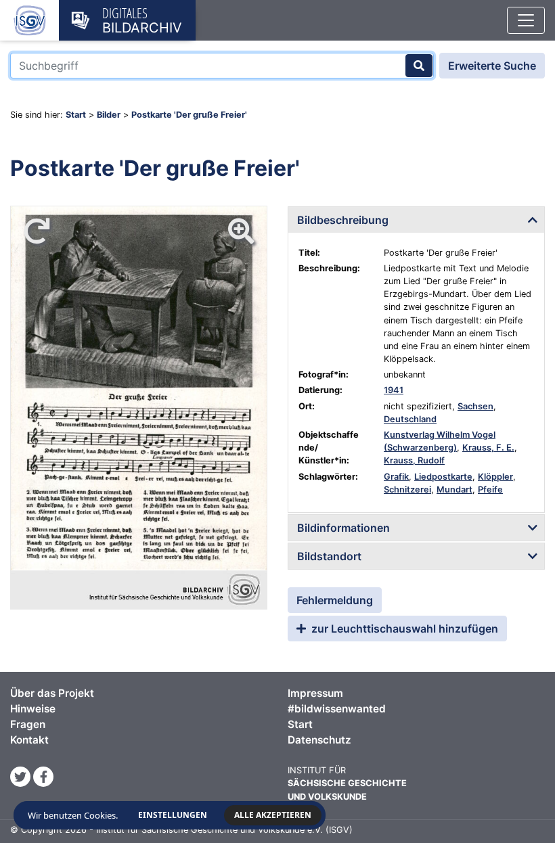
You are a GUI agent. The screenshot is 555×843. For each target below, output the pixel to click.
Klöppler (495, 477)
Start (76, 115)
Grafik (396, 477)
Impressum (315, 693)
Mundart (454, 489)
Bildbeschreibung (342, 220)
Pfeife (490, 489)
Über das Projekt (52, 693)
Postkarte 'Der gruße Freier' (189, 115)
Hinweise (33, 708)
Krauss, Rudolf (414, 460)
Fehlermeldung (334, 600)
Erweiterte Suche (492, 65)
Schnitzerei (407, 489)
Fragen (27, 724)
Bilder (108, 115)
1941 (393, 390)
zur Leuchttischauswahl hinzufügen (403, 628)
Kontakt (29, 739)
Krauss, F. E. (488, 447)
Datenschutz (319, 739)
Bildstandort (329, 556)
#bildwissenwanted (337, 708)
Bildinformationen (343, 527)
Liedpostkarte (443, 477)
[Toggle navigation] (526, 20)
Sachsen (475, 406)
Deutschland (410, 419)
